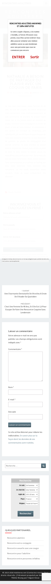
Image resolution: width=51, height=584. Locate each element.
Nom (11, 387)
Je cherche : (20, 490)
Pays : (23, 499)
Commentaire (15, 349)
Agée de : (21, 494)
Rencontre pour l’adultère (18, 553)
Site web (12, 411)
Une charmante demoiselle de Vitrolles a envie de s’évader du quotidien (25, 294)
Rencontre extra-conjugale (19, 543)
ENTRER (18, 57)
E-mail (12, 399)
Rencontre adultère (16, 538)
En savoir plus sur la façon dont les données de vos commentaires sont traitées (22, 439)
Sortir (34, 57)
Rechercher (25, 513)
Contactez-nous (35, 572)
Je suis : (22, 485)
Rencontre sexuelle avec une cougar (23, 548)
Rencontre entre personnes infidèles (23, 558)
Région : (22, 503)
